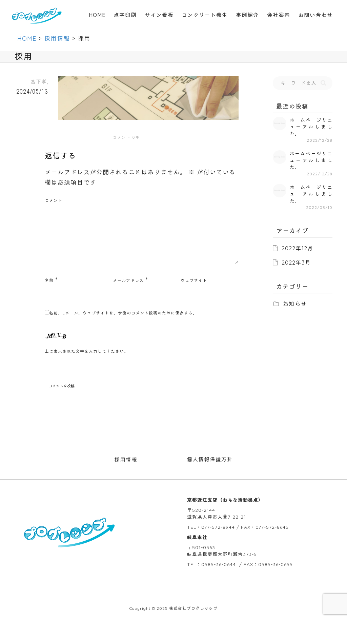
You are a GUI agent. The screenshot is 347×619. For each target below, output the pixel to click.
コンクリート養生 (205, 15)
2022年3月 (296, 262)
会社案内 (278, 15)
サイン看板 (159, 15)
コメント (53, 200)
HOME (97, 15)
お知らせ (295, 303)
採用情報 (125, 459)
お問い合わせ (315, 15)
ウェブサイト (194, 280)
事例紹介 (247, 15)
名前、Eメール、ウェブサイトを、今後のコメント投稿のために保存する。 (123, 312)
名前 (49, 280)
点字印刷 (125, 15)
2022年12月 (297, 248)
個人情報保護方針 (210, 459)
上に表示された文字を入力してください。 (86, 351)
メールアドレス (128, 280)
